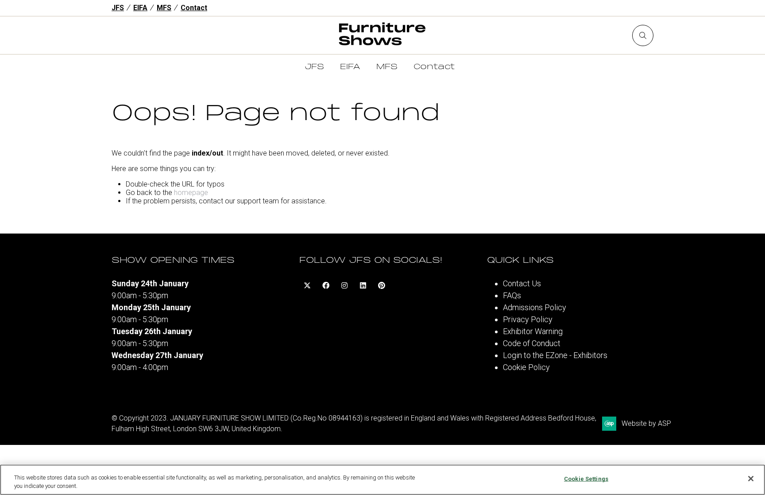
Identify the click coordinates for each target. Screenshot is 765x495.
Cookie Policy (526, 367)
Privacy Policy (527, 319)
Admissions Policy (534, 307)
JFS (118, 8)
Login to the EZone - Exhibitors (555, 355)
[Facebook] (326, 285)
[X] (307, 285)
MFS (164, 8)
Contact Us (522, 283)
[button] (642, 35)
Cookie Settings (586, 479)
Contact (194, 8)
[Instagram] (344, 285)
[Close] (751, 478)
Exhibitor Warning (533, 331)
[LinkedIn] (363, 285)
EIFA (140, 8)
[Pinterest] (382, 285)
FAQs (512, 295)
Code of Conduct (531, 343)
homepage (191, 192)
